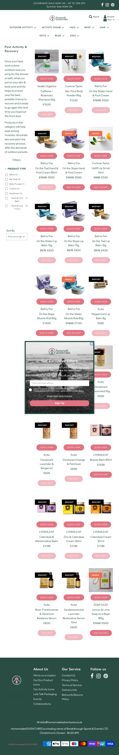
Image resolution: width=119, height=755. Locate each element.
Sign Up (59, 403)
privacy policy (52, 396)
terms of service (65, 396)
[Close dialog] (91, 343)
